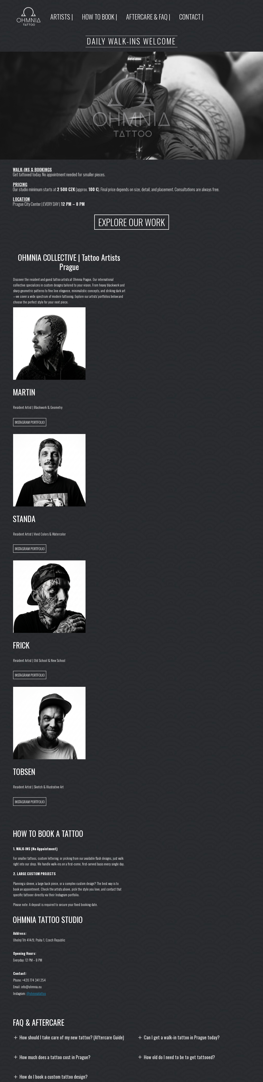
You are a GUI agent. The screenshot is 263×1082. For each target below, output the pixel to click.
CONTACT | (191, 16)
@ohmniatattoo (36, 993)
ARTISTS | (61, 16)
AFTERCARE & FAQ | (148, 16)
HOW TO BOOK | (99, 16)
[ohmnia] (28, 16)
